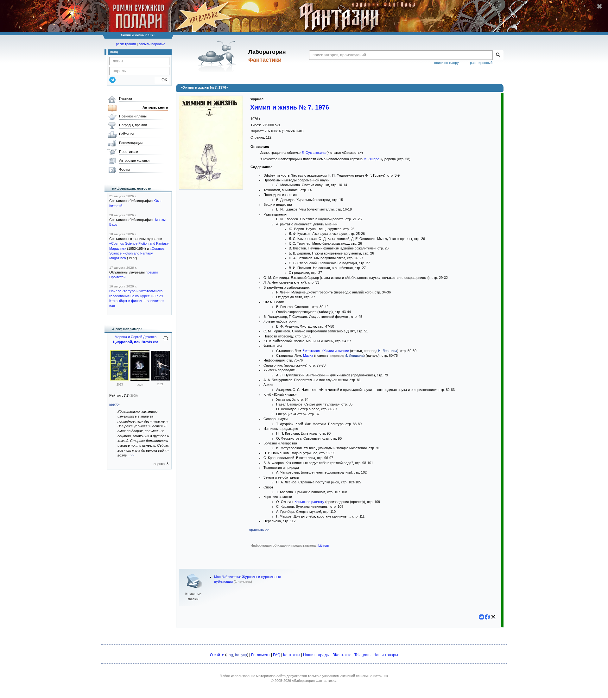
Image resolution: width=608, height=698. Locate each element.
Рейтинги (126, 134)
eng (229, 655)
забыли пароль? (152, 44)
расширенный (481, 63)
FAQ (276, 655)
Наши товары (385, 655)
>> (132, 455)
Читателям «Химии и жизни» (326, 351)
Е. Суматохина (313, 152)
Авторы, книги (155, 107)
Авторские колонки (134, 160)
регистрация (126, 44)
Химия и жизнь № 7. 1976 (289, 107)
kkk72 (114, 405)
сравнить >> (259, 529)
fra (237, 655)
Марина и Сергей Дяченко (135, 337)
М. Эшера (371, 159)
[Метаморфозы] (139, 379)
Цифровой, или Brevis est (135, 342)
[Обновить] (165, 341)
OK (162, 80)
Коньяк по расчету (309, 502)
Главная (125, 98)
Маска (308, 355)
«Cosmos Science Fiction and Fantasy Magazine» (137, 253)
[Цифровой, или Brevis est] (119, 379)
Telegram (362, 655)
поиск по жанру (446, 63)
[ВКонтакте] (481, 616)
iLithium (323, 545)
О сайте (217, 655)
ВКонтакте (342, 655)
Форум (124, 169)
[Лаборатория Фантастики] (218, 56)
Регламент (260, 655)
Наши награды (316, 655)
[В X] (493, 616)
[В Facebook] (487, 616)
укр (244, 655)
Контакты (291, 655)
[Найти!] (498, 55)
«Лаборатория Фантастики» (314, 680)
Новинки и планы (133, 116)
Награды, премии (133, 125)
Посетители (128, 152)
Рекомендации (130, 143)
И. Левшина (387, 351)
